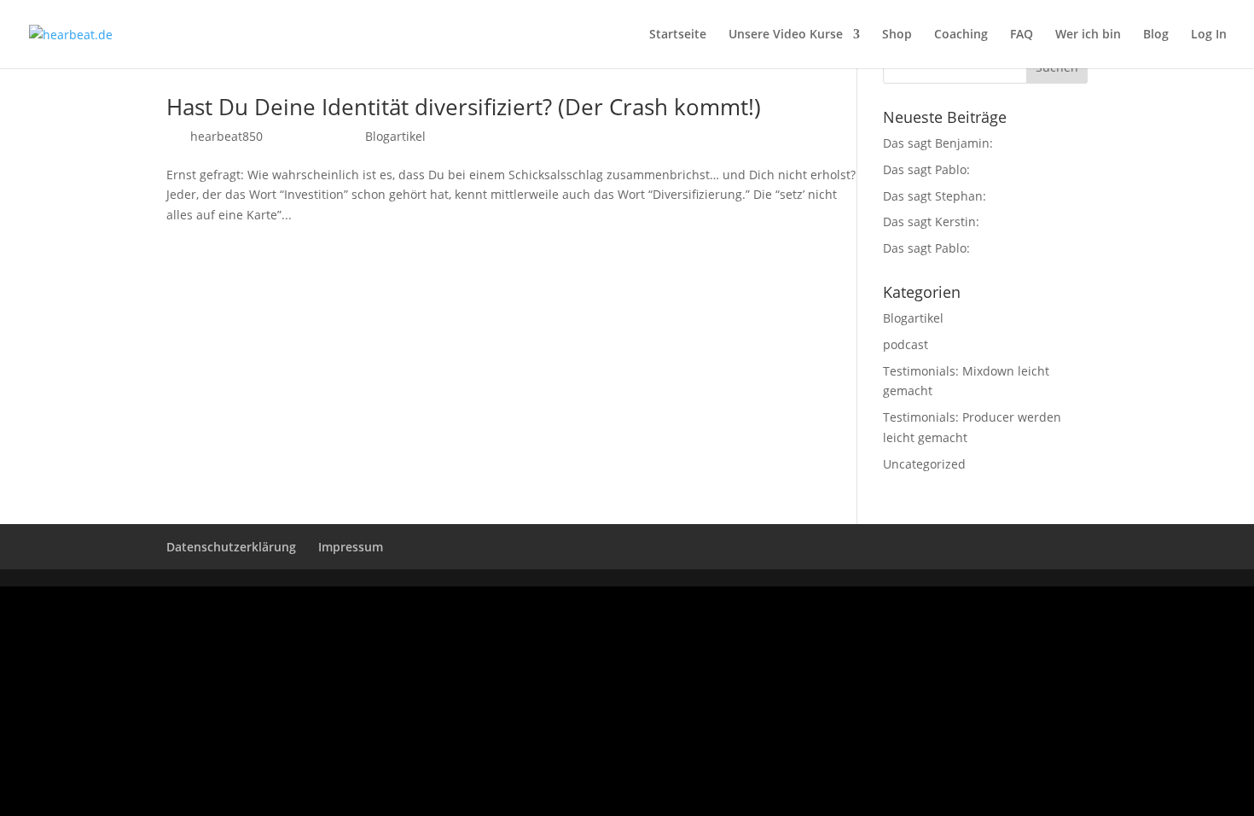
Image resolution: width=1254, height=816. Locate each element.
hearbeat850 (226, 136)
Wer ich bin (1088, 35)
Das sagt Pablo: (926, 169)
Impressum (350, 547)
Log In (1209, 35)
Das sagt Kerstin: (931, 221)
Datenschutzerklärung (231, 547)
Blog (1156, 35)
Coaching (961, 35)
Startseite (677, 35)
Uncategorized (924, 464)
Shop (897, 35)
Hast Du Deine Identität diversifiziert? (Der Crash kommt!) (463, 106)
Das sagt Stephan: (934, 196)
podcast (905, 344)
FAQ (1021, 35)
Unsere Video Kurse (786, 35)
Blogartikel (395, 136)
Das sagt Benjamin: (938, 143)
